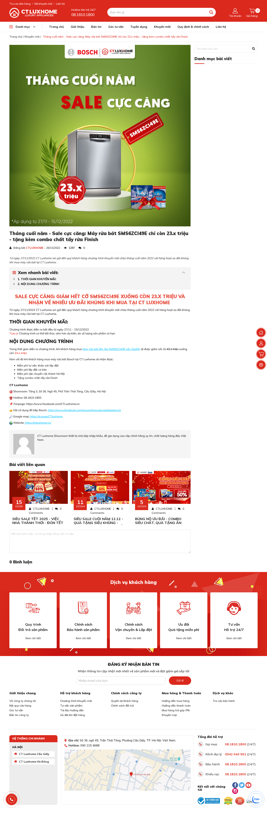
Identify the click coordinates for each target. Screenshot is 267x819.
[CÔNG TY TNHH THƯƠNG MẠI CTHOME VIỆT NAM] (33, 12)
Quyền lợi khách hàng (124, 701)
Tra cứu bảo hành (224, 701)
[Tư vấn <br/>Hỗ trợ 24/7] (234, 608)
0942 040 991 (235, 754)
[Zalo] (256, 799)
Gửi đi (180, 680)
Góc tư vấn (116, 27)
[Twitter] (242, 785)
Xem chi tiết (33, 638)
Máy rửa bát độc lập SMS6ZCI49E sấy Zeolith (111, 349)
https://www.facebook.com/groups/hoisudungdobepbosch (84, 410)
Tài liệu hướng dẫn (72, 710)
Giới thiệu (77, 27)
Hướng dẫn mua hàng (175, 701)
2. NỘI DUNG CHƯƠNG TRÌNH (38, 284)
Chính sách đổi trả (122, 705)
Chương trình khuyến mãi (76, 701)
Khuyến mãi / (33, 36)
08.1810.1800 (82, 14)
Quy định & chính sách (193, 27)
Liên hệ (60, 3)
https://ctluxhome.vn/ (37, 422)
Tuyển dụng (138, 27)
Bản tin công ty (19, 715)
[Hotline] (12, 799)
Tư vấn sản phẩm (71, 705)
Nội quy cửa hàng (20, 705)
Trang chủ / (16, 36)
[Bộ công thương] (209, 800)
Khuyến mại (169, 715)
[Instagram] (235, 791)
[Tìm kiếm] (211, 12)
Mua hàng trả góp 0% (176, 710)
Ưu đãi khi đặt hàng (72, 715)
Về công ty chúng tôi (22, 701)
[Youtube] (248, 785)
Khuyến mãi (162, 27)
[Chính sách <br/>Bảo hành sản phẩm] (83, 608)
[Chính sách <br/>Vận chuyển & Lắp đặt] (133, 608)
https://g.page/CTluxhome (46, 416)
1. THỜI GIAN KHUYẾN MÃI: (37, 279)
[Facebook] (235, 785)
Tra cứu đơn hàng (19, 3)
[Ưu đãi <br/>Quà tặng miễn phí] (184, 608)
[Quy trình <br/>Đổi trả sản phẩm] (33, 608)
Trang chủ (56, 27)
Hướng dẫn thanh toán (176, 705)
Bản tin (96, 27)
